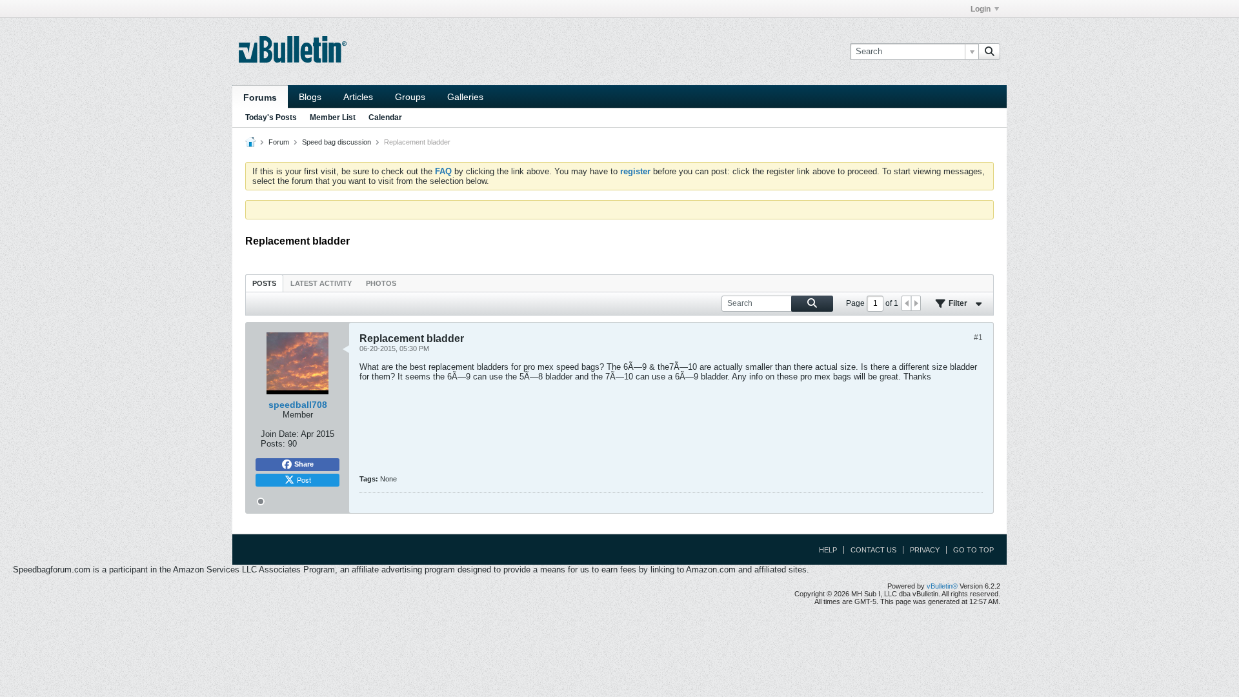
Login (981, 9)
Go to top (973, 550)
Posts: (273, 444)
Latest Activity (321, 283)
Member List (333, 117)
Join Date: (280, 434)
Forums (260, 97)
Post (304, 479)
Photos (381, 283)
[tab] (264, 283)
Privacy (925, 550)
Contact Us (873, 550)
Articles (358, 97)
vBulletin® (942, 586)
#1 (978, 337)
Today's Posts (271, 117)
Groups (410, 97)
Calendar (385, 117)
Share (304, 464)
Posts (264, 283)
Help (828, 550)
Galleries (465, 97)
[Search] (989, 51)
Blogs (310, 97)
